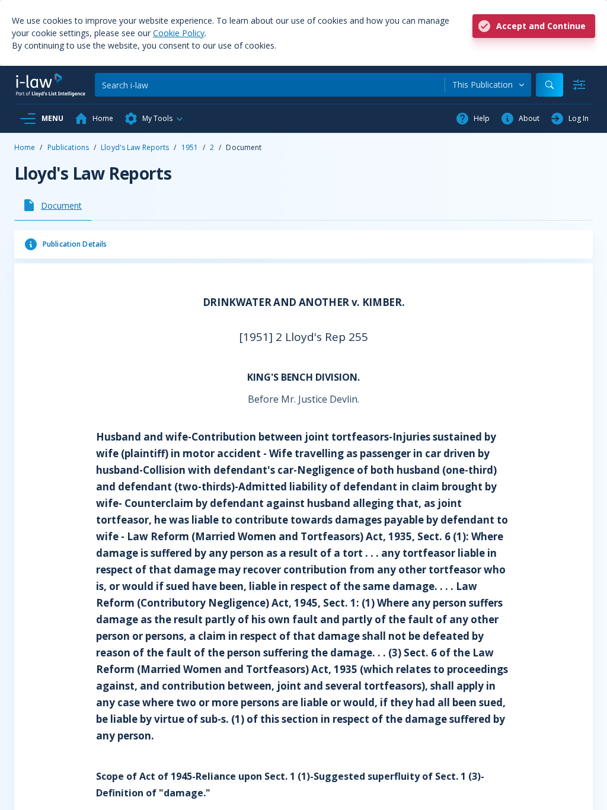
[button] (154, 118)
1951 (189, 147)
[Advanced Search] (579, 85)
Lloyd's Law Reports (135, 147)
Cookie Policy (179, 33)
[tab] (53, 205)
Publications (68, 147)
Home (24, 147)
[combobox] (488, 85)
